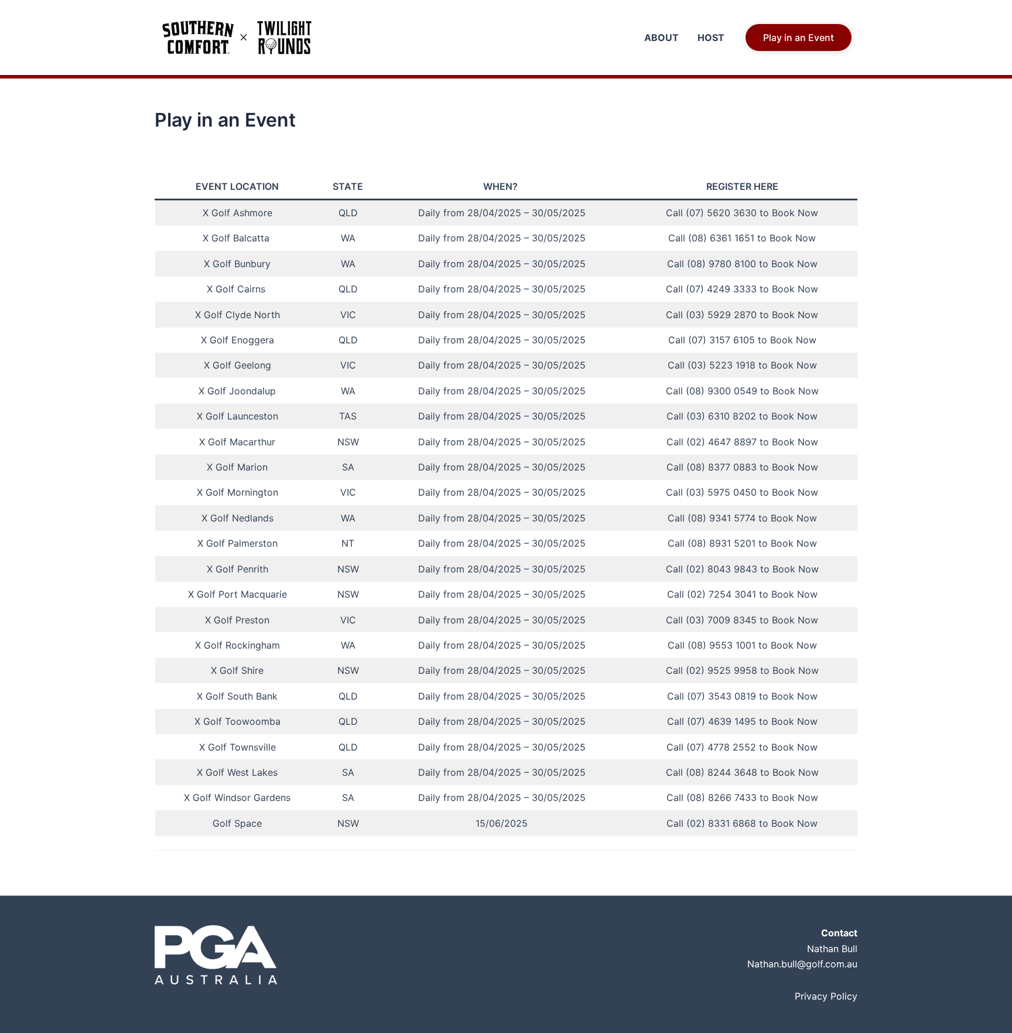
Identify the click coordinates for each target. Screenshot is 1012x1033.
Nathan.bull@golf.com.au (802, 964)
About (661, 37)
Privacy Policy (826, 996)
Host (711, 37)
